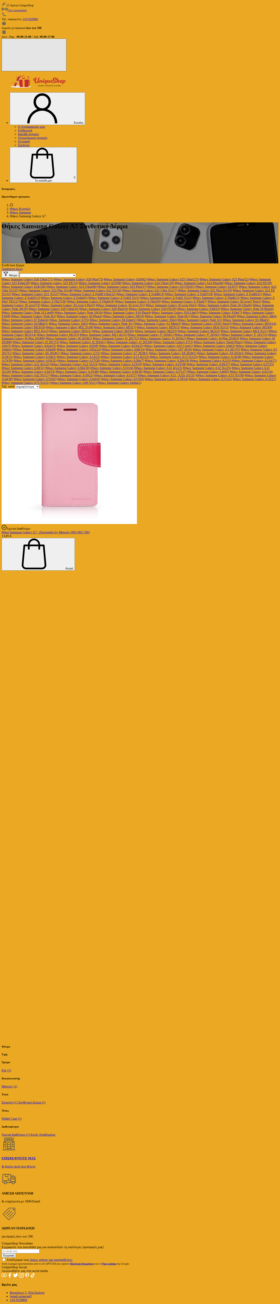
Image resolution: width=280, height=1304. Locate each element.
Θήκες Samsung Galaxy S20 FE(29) (152, 309)
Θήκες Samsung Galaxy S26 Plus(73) (78, 279)
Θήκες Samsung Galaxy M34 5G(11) (205, 327)
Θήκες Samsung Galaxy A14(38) (220, 357)
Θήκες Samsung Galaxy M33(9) (251, 327)
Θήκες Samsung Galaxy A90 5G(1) (73, 382)
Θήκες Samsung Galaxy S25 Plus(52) (224, 279)
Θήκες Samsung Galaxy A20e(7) (122, 360)
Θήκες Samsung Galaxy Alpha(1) (119, 382)
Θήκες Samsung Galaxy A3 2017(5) (216, 349)
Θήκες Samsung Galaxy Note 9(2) (33, 316)
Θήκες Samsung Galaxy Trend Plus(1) (219, 342)
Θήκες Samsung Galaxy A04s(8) (34, 349)
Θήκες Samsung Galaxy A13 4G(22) (125, 357)
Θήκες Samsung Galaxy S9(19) (123, 316)
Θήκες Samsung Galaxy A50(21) (71, 375)
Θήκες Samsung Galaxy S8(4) (257, 316)
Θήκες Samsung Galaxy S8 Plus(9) (213, 316)
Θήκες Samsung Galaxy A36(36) (121, 371)
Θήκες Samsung (20, 212)
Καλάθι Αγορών (28, 134)
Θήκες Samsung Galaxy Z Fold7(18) (189, 294)
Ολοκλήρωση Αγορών (32, 138)
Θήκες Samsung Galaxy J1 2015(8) (130, 342)
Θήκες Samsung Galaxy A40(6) (208, 371)
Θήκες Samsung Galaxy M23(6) (113, 331)
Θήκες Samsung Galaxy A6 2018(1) (36, 353)
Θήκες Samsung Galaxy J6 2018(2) (69, 338)
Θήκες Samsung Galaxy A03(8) (77, 346)
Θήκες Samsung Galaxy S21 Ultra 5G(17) (149, 290)
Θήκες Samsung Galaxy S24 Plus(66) (199, 283)
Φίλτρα (12, 275)
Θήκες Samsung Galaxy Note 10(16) (79, 312)
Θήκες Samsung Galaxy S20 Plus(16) (103, 309)
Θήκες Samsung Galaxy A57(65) (122, 379)
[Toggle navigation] (34, 55)
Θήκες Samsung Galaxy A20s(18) (167, 360)
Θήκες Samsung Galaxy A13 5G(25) (174, 357)
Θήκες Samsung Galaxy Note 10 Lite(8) (28, 312)
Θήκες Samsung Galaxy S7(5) (69, 320)
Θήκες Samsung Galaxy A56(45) (78, 379)
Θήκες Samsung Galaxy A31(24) (111, 368)
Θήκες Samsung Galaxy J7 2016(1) (197, 334)
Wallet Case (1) (12, 1118)
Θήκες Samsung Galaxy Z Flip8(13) (216, 298)
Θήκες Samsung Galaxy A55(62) (35, 379)
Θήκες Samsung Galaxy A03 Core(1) (168, 346)
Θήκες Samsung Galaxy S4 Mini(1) (25, 323)
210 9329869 (30, 19)
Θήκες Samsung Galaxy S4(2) (68, 323)
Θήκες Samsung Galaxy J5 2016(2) (163, 338)
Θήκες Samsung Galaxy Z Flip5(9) (138, 301)
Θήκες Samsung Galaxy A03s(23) (121, 346)
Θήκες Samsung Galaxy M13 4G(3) (103, 334)
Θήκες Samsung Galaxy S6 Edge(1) (113, 320)
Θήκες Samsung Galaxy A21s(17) (254, 360)
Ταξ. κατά (8, 386)
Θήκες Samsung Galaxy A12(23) (78, 357)
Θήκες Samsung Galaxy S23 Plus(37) (122, 286)
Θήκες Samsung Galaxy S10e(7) (220, 312)
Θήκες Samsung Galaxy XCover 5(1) (120, 305)
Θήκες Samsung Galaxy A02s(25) (34, 346)
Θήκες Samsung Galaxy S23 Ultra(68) (72, 286)
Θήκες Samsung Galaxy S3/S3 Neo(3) (207, 323)
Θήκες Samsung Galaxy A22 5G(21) (74, 364)
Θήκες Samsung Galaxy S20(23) (198, 309)
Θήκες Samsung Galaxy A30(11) (23, 368)
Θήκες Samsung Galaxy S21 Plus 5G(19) (205, 290)
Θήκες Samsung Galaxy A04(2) (214, 346)
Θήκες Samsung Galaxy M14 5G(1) (244, 331)
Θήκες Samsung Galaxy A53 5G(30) (220, 375)
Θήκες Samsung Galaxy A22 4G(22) (26, 364)
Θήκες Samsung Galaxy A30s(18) (67, 368)
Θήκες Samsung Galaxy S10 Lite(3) (175, 312)
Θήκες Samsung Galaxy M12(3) (58, 334)
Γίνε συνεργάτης (17, 10)
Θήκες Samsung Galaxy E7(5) (173, 342)
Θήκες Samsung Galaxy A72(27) (254, 379)
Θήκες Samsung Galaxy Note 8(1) (167, 316)
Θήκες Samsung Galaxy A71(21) (210, 379)
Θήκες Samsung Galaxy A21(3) (210, 360)
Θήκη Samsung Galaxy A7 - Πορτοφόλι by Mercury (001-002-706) (46, 532)
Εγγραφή (24, 141)
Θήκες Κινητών (20, 208)
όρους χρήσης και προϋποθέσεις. (51, 1260)
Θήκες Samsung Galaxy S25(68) (100, 283)
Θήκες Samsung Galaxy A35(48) (77, 371)
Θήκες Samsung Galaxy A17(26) (78, 360)
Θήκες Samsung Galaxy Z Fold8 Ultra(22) (88, 294)
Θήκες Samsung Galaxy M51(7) (115, 327)
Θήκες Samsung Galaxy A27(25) (252, 364)
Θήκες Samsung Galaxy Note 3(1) (111, 323)
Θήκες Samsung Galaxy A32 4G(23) (158, 368)
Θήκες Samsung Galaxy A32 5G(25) (207, 368)
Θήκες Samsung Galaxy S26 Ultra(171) (27, 279)
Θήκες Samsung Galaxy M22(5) (156, 331)
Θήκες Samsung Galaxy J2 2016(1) (83, 342)
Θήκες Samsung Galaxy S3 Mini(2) (157, 323)
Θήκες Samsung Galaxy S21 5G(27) (35, 294)
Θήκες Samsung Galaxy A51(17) (115, 375)
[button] (43, 165)
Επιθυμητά (25, 130)
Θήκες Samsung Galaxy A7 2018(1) (124, 353)
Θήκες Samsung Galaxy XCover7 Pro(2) (234, 301)
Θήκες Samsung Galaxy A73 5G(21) (26, 382)
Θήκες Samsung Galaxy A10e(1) (35, 357)
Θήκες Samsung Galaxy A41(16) (251, 371)
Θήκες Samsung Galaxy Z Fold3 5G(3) (114, 298)
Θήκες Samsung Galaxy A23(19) (120, 364)
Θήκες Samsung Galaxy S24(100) (24, 286)
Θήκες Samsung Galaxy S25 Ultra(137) (173, 279)
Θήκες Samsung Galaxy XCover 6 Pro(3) (68, 305)
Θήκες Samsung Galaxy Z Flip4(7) (184, 301)
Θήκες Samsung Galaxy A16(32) (35, 360)
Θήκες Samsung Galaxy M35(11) (158, 327)
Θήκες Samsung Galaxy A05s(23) (79, 349)
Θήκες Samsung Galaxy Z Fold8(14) (140, 294)
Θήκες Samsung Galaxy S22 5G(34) (98, 290)
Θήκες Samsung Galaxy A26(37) (208, 364)
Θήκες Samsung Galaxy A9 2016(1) (220, 353)
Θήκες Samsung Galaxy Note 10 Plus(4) (247, 309)
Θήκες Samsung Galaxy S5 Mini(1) (246, 320)
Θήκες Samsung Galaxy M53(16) (23, 327)
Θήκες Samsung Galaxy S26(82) (125, 279)
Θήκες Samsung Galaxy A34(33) (33, 371)
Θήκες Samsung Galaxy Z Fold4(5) (64, 298)
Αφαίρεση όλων (12, 269)
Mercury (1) (9, 1086)
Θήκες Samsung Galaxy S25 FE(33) (54, 283)
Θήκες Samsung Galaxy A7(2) (80, 353)
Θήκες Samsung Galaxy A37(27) (165, 371)
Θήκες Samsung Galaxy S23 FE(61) (171, 286)
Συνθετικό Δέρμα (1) (32, 1102)
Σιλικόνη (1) (10, 1102)
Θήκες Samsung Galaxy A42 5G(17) (26, 375)
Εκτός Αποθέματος (43, 1134)
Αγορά (69, 568)
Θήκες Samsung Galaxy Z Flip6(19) (90, 301)
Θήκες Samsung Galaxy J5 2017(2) (116, 338)
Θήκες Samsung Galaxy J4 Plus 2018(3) (213, 338)
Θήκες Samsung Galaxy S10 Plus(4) (127, 312)
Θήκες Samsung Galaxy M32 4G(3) (25, 331)
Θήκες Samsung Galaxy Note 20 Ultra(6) (225, 305)
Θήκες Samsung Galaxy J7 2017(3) (244, 334)
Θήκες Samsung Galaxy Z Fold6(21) (238, 294)
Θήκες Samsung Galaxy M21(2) (199, 331)
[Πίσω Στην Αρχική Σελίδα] (11, 205)
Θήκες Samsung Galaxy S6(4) (157, 320)
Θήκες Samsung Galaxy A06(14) (123, 349)
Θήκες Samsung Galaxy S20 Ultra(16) (53, 309)
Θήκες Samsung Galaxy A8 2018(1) (172, 353)
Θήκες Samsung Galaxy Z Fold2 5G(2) (166, 298)
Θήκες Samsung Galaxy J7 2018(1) (150, 334)
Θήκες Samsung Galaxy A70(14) (166, 379)
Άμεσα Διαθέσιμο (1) (16, 1134)
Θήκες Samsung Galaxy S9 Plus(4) (79, 316)
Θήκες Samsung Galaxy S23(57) (217, 286)
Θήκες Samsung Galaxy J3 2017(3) (36, 342)
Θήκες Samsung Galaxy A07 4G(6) (169, 349)
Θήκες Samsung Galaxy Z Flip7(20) (42, 301)
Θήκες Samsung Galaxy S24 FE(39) (248, 283)
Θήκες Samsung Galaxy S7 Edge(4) (25, 320)
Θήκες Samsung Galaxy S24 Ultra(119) (148, 283)
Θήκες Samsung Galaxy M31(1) (70, 331)
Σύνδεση (24, 145)
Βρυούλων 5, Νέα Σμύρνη (27, 1292)
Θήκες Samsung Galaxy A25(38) (164, 364)
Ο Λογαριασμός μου (31, 126)
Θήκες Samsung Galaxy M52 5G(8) (69, 327)
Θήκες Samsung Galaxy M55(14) (254, 323)
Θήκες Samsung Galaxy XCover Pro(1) (171, 305)
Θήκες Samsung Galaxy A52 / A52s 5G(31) (166, 375)
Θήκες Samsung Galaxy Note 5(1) (200, 320)
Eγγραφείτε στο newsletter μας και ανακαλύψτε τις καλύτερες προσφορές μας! (53, 1247)
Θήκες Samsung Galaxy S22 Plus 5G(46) (46, 290)
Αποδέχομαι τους (39, 1260)
